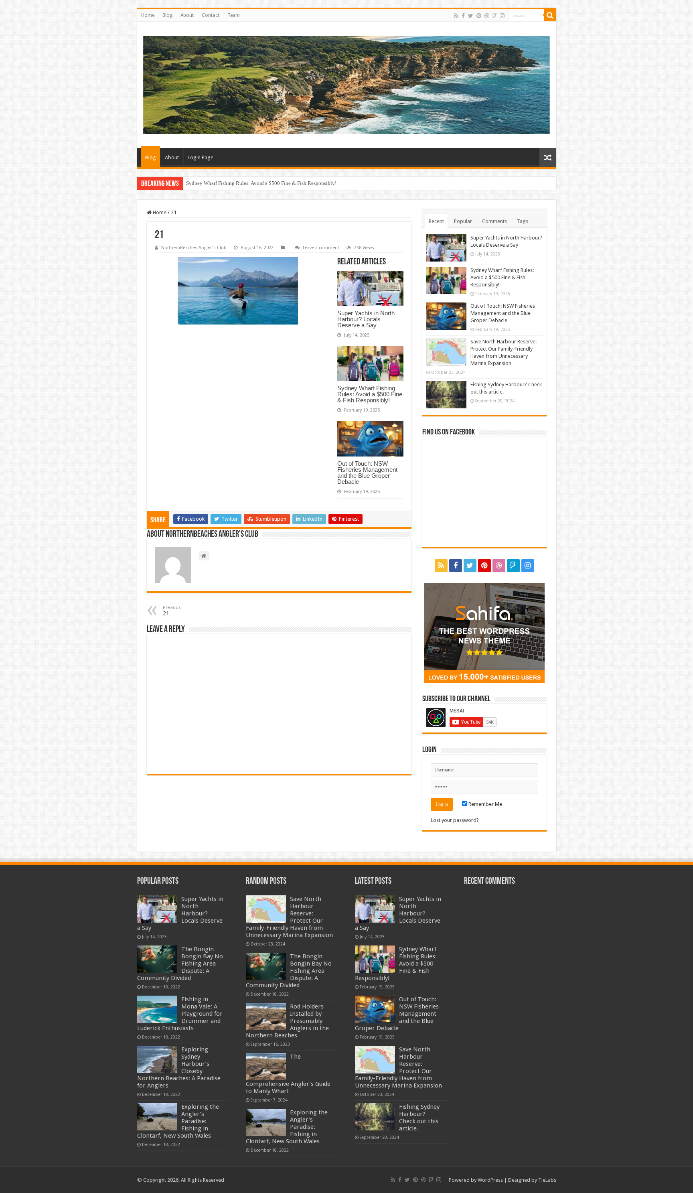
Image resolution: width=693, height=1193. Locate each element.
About (187, 15)
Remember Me (484, 804)
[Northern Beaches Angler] (346, 85)
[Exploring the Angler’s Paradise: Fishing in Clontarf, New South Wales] (157, 1116)
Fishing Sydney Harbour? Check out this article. (419, 1117)
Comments (494, 221)
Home (147, 15)
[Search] (550, 15)
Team (233, 15)
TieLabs (547, 1180)
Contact (210, 15)
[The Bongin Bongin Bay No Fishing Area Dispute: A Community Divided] (157, 959)
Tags (522, 221)
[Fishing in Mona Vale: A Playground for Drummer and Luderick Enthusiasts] (157, 1009)
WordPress (490, 1180)
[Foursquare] (494, 15)
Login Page (200, 157)
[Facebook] (463, 15)
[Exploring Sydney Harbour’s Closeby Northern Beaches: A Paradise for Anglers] (157, 1059)
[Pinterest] (479, 15)
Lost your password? (455, 820)
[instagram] (502, 15)
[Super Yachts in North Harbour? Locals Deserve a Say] (157, 909)
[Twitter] (470, 15)
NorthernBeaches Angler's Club (194, 247)
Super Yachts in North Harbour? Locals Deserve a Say (366, 319)
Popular (463, 221)
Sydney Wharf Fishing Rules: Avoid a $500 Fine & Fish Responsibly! (369, 394)
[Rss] (456, 15)
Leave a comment (321, 247)
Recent (436, 221)
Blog (167, 15)
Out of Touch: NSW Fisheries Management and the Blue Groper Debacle (264, 183)
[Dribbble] (487, 15)
